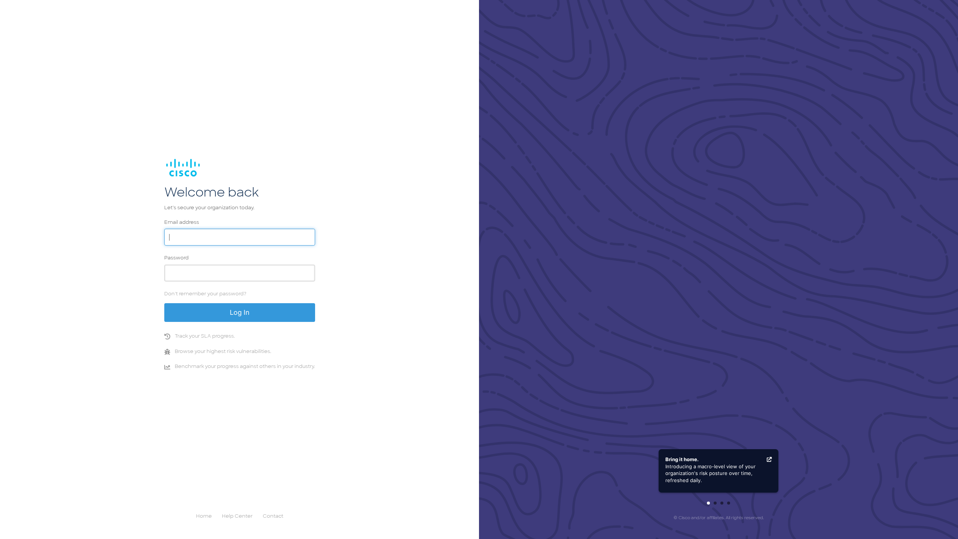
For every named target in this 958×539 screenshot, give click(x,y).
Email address (181, 222)
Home (204, 516)
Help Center (237, 516)
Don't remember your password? (205, 294)
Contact (273, 516)
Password (176, 258)
